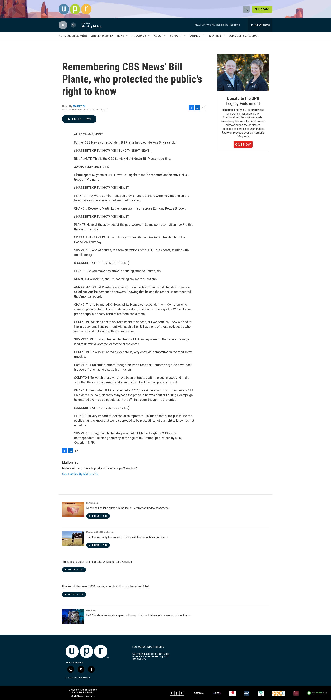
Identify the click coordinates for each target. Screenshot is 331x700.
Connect (195, 35)
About (158, 35)
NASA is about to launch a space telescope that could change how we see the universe (138, 615)
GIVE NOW (243, 144)
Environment (92, 503)
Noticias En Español (73, 35)
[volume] (73, 25)
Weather (215, 35)
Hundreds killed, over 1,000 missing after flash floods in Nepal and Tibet (105, 586)
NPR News (91, 610)
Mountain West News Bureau (100, 532)
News (120, 35)
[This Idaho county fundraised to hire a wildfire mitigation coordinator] (73, 538)
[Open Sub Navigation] (127, 35)
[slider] (78, 25)
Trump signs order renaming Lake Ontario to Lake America (97, 561)
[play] (63, 25)
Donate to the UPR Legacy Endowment (243, 101)
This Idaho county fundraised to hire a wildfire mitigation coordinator (127, 537)
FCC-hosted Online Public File (148, 647)
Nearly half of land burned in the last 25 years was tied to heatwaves (127, 508)
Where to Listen (102, 35)
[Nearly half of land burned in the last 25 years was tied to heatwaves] (73, 509)
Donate (263, 9)
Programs (139, 35)
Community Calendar (243, 35)
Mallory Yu (79, 106)
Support (176, 35)
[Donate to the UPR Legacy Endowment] (243, 72)
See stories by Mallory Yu (80, 474)
